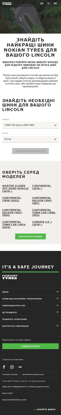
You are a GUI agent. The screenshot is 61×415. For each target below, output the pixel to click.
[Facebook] (4, 367)
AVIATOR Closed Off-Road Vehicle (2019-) (15, 188)
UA (41, 3)
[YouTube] (20, 367)
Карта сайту (7, 393)
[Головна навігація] (55, 3)
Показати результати (30, 151)
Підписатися (30, 346)
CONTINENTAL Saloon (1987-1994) (12, 212)
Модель (5, 119)
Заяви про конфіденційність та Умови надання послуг (25, 387)
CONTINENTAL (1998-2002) (11, 199)
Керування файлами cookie (14, 400)
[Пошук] (48, 3)
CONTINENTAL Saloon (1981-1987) (42, 200)
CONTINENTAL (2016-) (41, 187)
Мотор (5, 133)
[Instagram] (12, 367)
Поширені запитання (14, 319)
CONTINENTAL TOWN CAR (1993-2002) (14, 224)
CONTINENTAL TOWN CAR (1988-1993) (44, 212)
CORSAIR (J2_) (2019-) (42, 223)
